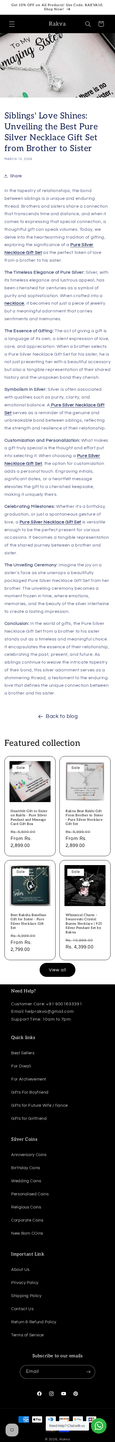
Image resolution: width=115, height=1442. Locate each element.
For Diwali (21, 1066)
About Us (20, 1270)
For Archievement (28, 1079)
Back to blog (62, 716)
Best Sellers (23, 1053)
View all (57, 970)
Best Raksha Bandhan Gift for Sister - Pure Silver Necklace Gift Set (28, 921)
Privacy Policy (25, 1283)
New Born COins (27, 1233)
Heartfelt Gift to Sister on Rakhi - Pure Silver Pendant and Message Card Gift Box (29, 817)
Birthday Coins (25, 1168)
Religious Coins (26, 1207)
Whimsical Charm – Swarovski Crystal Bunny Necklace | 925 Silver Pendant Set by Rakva (84, 923)
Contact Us (22, 1309)
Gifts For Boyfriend (30, 1092)
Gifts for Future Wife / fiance (39, 1105)
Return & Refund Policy (33, 1322)
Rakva (64, 1439)
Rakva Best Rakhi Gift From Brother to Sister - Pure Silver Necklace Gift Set (84, 817)
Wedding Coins (26, 1181)
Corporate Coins (27, 1220)
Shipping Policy (26, 1296)
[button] (11, 24)
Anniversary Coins (29, 1155)
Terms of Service (27, 1335)
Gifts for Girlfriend (29, 1118)
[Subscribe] (88, 1372)
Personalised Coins (30, 1194)
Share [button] (16, 176)
